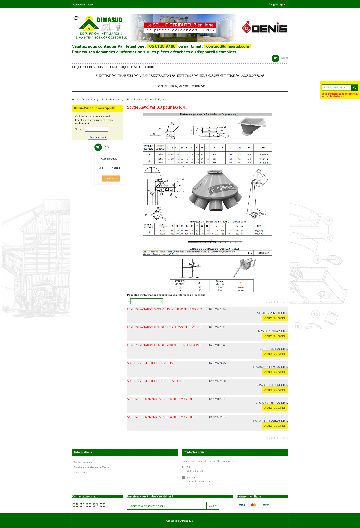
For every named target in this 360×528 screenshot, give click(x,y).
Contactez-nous (83, 462)
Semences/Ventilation (217, 76)
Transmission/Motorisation (177, 86)
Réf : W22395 (217, 327)
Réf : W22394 (217, 309)
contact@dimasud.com (199, 481)
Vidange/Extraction (155, 76)
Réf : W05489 (217, 416)
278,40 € (272, 313)
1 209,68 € (270, 420)
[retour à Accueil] (73, 99)
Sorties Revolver (111, 99)
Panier (91, 4)
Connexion (79, 4)
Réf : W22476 (217, 363)
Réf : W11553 (217, 399)
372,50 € (272, 331)
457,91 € (273, 348)
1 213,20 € (271, 402)
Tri (128, 301)
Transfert (125, 76)
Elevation (103, 76)
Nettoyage (185, 76)
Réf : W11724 (217, 345)
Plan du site (80, 472)
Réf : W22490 (217, 381)
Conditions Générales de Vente (91, 467)
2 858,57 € (270, 384)
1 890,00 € (270, 366)
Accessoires (250, 76)
